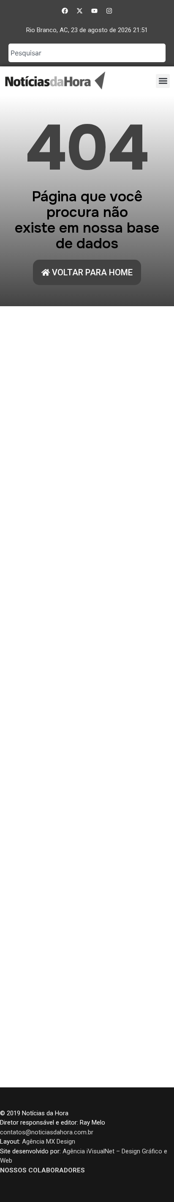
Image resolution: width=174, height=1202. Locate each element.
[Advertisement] (87, 696)
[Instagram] (109, 10)
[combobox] (87, 53)
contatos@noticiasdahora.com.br (46, 1132)
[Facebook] (65, 10)
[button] (163, 81)
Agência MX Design (48, 1141)
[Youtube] (94, 10)
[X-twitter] (79, 10)
